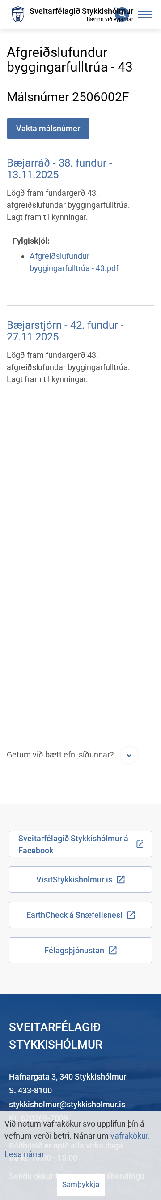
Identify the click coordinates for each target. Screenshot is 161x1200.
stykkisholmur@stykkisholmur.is (67, 1104)
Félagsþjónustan (74, 950)
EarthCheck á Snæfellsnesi (74, 915)
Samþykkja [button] (80, 1184)
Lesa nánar (24, 1154)
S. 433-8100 (30, 1090)
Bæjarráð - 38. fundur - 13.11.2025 (59, 169)
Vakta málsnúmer (48, 128)
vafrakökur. (130, 1135)
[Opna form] (129, 755)
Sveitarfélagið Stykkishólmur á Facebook (73, 844)
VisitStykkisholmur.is (74, 879)
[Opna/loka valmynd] (145, 14)
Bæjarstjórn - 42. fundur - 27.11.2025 (65, 331)
